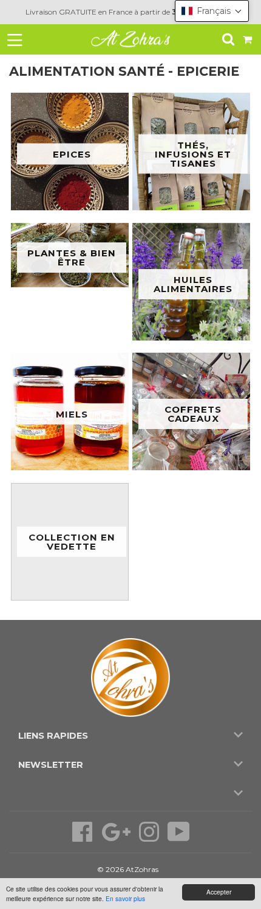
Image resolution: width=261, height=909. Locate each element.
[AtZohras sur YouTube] (178, 837)
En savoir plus (125, 898)
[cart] (248, 39)
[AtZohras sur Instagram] (149, 837)
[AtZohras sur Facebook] (83, 837)
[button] (211, 11)
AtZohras (142, 869)
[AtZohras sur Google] (116, 837)
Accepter (218, 891)
